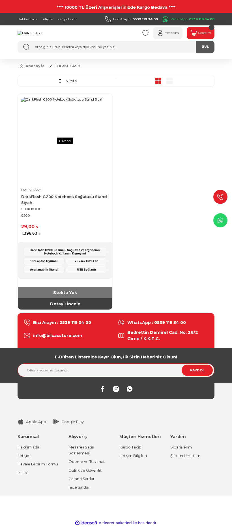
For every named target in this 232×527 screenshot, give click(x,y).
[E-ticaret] (115, 523)
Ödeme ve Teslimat (86, 461)
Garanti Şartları (81, 478)
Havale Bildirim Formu (38, 464)
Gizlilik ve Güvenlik (85, 470)
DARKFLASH (67, 66)
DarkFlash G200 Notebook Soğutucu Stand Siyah (64, 199)
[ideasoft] (86, 523)
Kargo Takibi (130, 447)
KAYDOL (197, 370)
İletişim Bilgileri (133, 455)
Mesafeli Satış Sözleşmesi (81, 450)
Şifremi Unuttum (185, 455)
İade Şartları (79, 487)
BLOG (23, 473)
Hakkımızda (28, 447)
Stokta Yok (65, 292)
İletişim (24, 455)
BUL (205, 47)
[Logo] (30, 33)
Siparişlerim (181, 447)
